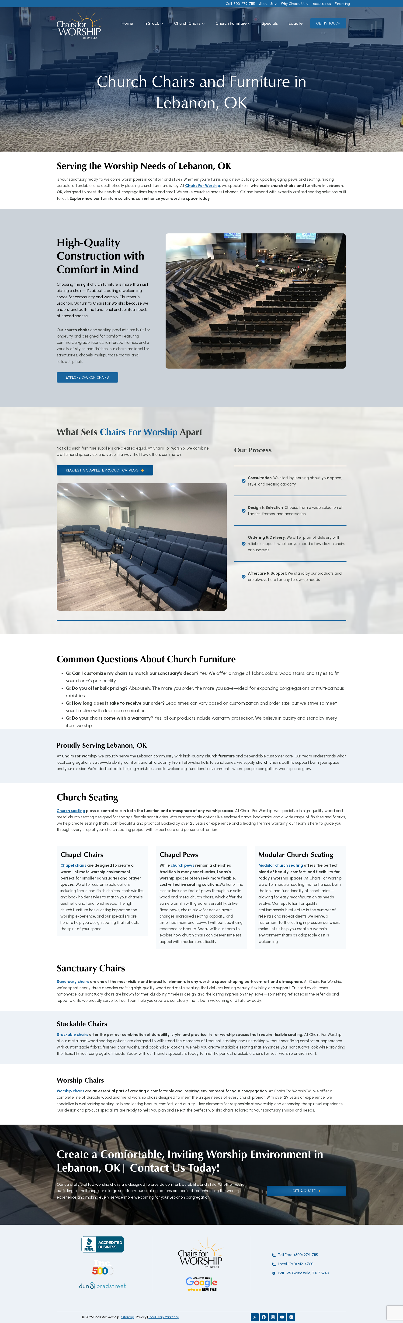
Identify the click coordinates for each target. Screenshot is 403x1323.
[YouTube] (282, 1317)
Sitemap (127, 1317)
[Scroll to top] (391, 1304)
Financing (342, 4)
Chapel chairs (73, 865)
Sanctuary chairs (73, 981)
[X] (255, 1317)
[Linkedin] (291, 1317)
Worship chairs (70, 1091)
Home (127, 23)
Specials (270, 23)
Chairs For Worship (202, 185)
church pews (182, 865)
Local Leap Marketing (164, 1317)
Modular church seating (280, 865)
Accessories (322, 4)
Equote (295, 23)
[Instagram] (273, 1317)
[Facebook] (264, 1317)
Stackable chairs (72, 1034)
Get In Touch (328, 23)
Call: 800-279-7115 (240, 4)
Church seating (71, 810)
